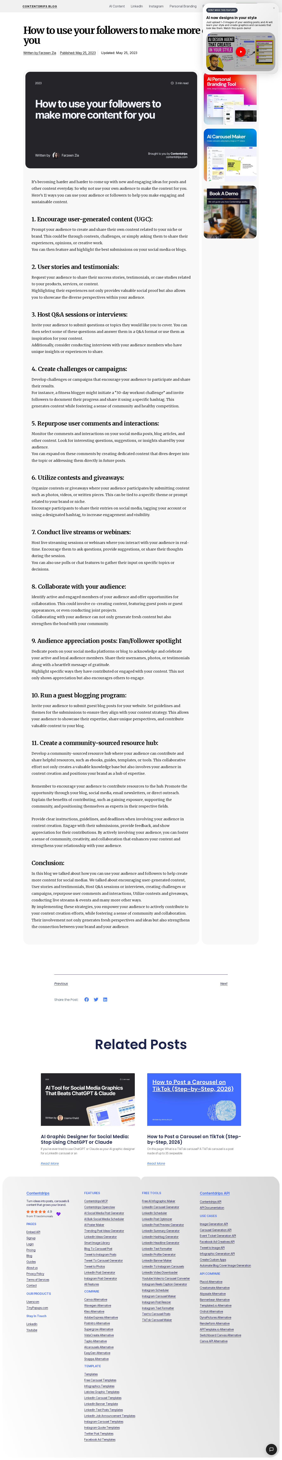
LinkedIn (137, 6)
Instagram (156, 6)
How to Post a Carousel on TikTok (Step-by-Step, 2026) (194, 1139)
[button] (86, 999)
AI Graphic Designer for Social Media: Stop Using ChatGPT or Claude (85, 1139)
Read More (50, 1163)
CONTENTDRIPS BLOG (40, 6)
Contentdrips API (215, 1193)
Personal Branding (183, 6)
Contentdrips (38, 1193)
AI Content (117, 6)
